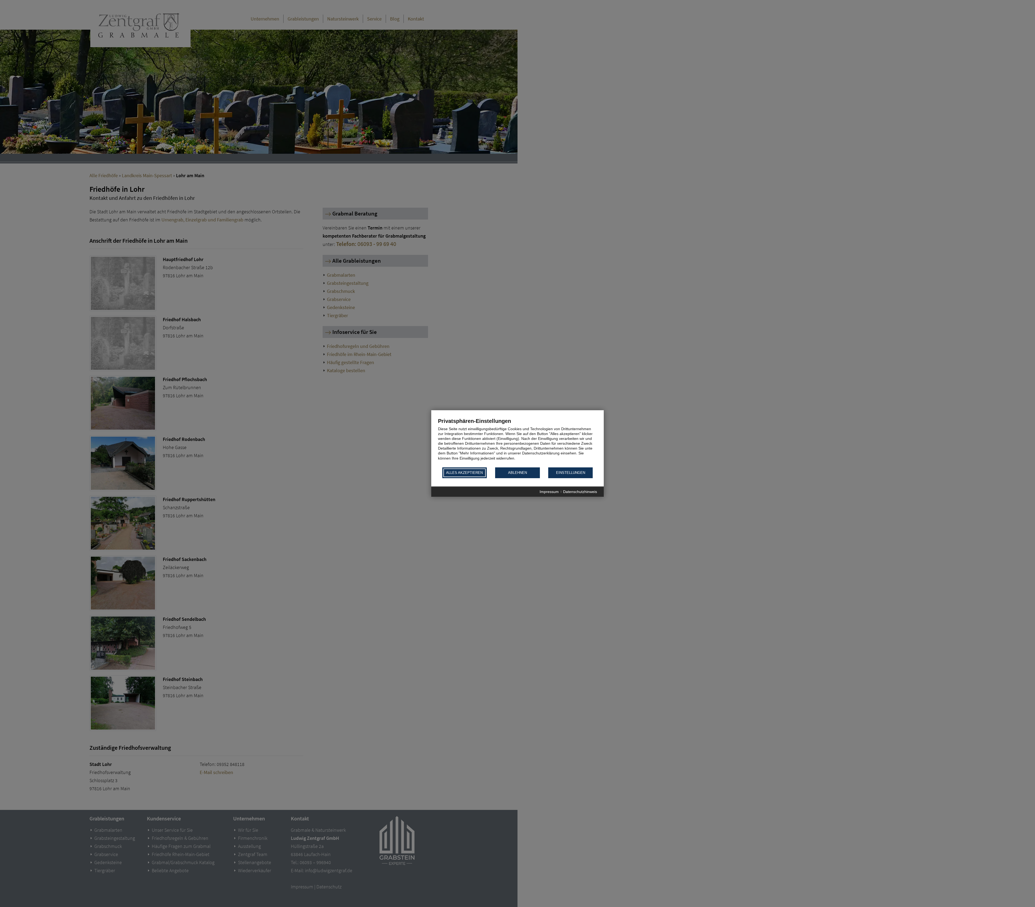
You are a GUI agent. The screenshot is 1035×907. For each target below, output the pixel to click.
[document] (517, 442)
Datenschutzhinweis (580, 492)
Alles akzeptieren (464, 473)
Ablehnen (517, 473)
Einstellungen (570, 473)
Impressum (549, 492)
